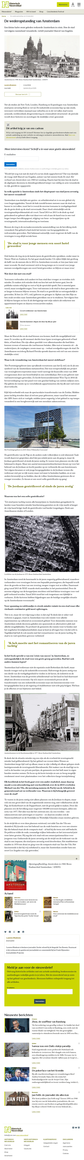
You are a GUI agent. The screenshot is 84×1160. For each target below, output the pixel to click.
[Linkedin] (23, 932)
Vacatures (27, 1149)
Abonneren (63, 4)
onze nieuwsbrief (22, 1135)
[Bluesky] (5, 932)
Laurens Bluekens (10, 85)
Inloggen (27, 1145)
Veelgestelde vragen (50, 1143)
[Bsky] (76, 1128)
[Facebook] (10, 932)
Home (4, 16)
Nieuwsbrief (6, 12)
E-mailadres (10, 154)
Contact (46, 1146)
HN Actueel (31, 12)
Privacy (65, 1150)
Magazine (19, 12)
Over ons (7, 1145)
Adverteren (8, 1156)
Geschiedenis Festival (55, 12)
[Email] (19, 932)
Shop (41, 12)
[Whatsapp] (14, 932)
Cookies (66, 1153)
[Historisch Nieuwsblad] (11, 4)
